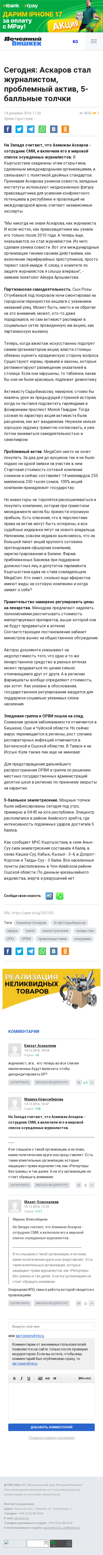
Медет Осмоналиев (41, 1202)
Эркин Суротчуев (18, 119)
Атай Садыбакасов (70, 923)
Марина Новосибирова (43, 1099)
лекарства (85, 931)
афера (12, 931)
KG (75, 41)
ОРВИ (26, 939)
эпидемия (82, 939)
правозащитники (52, 939)
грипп (30, 931)
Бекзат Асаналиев (40, 1046)
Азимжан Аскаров (31, 923)
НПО (10, 939)
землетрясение (55, 931)
